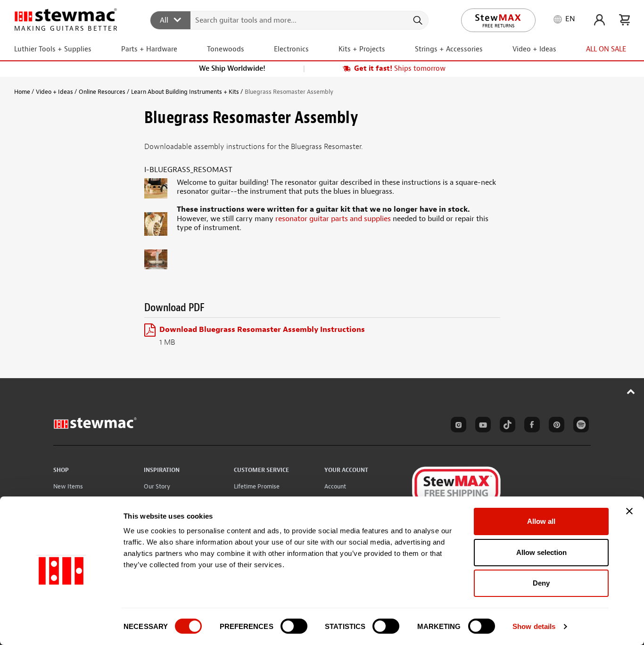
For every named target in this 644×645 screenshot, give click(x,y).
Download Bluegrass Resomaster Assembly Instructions (262, 329)
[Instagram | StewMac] (456, 426)
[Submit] (417, 20)
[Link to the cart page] (624, 19)
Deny (541, 583)
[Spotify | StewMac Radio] (579, 426)
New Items (68, 486)
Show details (533, 626)
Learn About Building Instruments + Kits (185, 92)
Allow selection (541, 552)
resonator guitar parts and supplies (333, 218)
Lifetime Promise (257, 486)
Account (335, 486)
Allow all (541, 521)
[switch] (294, 626)
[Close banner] (629, 511)
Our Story (157, 486)
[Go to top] (631, 391)
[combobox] (289, 20)
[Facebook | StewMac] (530, 426)
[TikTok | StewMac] (505, 426)
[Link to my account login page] (599, 19)
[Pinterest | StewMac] (554, 426)
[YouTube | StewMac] (481, 426)
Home (22, 92)
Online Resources (102, 92)
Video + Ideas (54, 92)
